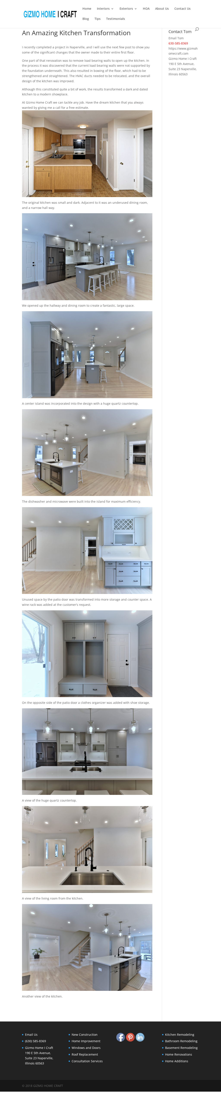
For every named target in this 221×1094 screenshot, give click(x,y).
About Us (162, 9)
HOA (146, 9)
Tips (98, 19)
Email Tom (176, 38)
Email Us (31, 1034)
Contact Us (182, 9)
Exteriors (126, 9)
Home (86, 9)
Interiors (103, 9)
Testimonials (115, 19)
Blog (85, 19)
